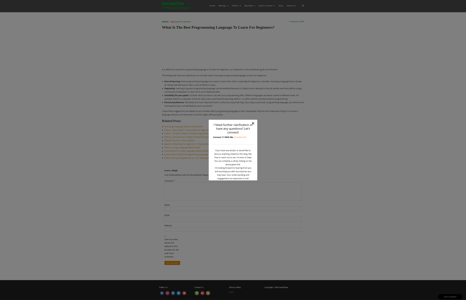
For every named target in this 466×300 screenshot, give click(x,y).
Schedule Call (240, 137)
